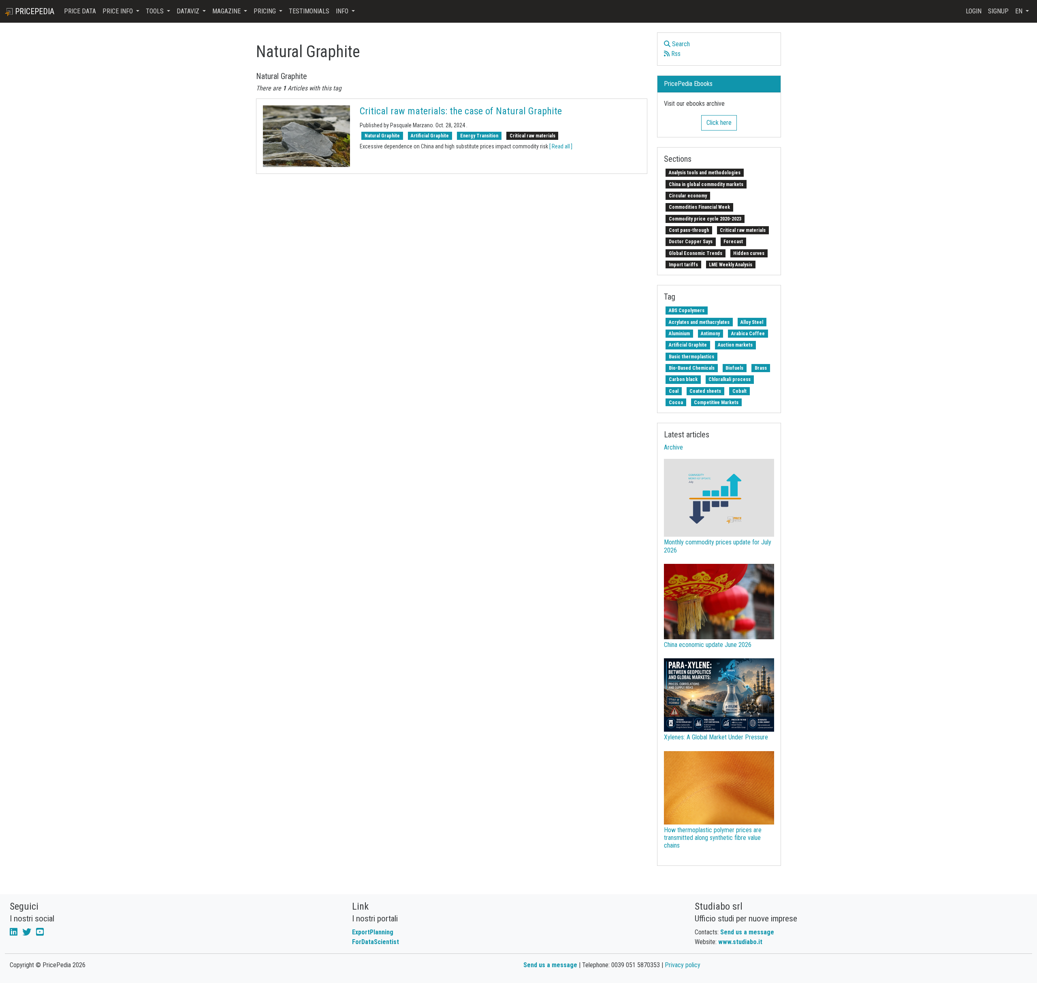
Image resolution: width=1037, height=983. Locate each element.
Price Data (80, 11)
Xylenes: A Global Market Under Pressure (716, 737)
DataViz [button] (189, 11)
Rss (675, 54)
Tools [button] (155, 11)
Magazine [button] (227, 11)
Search (680, 44)
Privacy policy (682, 965)
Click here (719, 122)
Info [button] (343, 11)
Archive (673, 447)
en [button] (1019, 11)
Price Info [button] (118, 11)
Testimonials (309, 11)
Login (974, 11)
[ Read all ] (560, 146)
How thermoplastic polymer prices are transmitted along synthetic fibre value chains (713, 837)
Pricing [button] (265, 11)
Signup (998, 11)
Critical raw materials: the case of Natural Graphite (461, 111)
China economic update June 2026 (707, 645)
